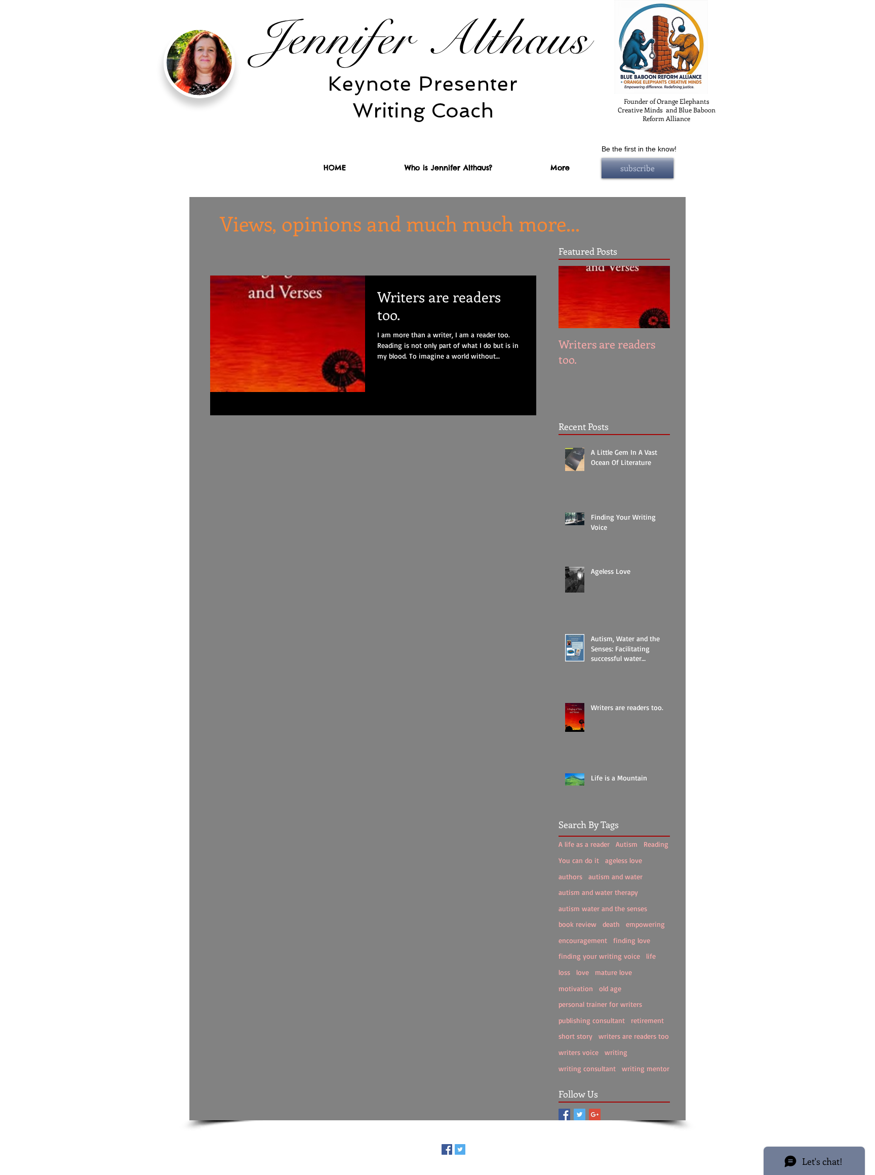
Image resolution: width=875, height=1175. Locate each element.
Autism (627, 844)
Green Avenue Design (484, 1171)
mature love (613, 972)
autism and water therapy (598, 892)
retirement (647, 1020)
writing (616, 1052)
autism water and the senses (603, 908)
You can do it (579, 860)
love (582, 972)
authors (570, 876)
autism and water (615, 876)
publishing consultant (592, 1020)
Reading (656, 844)
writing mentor (645, 1068)
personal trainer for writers (600, 1004)
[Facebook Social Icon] (564, 1114)
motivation (576, 988)
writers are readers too (634, 1036)
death (611, 924)
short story (575, 1036)
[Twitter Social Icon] (579, 1114)
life (651, 956)
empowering (645, 924)
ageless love (623, 860)
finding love (631, 940)
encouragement (583, 940)
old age (610, 988)
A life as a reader (584, 844)
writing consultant (587, 1068)
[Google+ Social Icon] (595, 1114)
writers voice (579, 1052)
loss (564, 972)
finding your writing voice (599, 956)
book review (577, 924)
